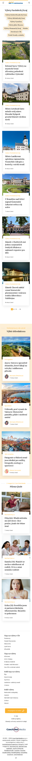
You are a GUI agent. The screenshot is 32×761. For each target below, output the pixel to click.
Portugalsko (9, 359)
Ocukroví (10, 755)
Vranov (6, 685)
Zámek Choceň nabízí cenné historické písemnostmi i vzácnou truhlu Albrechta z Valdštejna (15, 292)
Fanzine (22, 750)
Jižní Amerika (9, 454)
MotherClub (23, 746)
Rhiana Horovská (15, 470)
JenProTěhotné (18, 748)
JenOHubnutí (18, 755)
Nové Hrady (8, 677)
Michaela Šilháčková (16, 376)
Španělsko (8, 406)
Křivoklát (7, 649)
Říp (5, 674)
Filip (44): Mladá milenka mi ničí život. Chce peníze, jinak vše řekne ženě (16, 522)
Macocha (7, 644)
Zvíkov (6, 701)
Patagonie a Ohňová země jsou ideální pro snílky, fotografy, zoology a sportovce (16, 462)
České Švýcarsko (10, 641)
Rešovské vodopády (11, 692)
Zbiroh (6, 703)
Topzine (16, 750)
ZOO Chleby (8, 659)
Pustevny (7, 638)
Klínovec (7, 656)
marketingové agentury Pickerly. (13, 744)
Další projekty (16, 719)
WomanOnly (14, 746)
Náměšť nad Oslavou (11, 698)
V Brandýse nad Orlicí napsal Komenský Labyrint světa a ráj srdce (14, 203)
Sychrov (7, 680)
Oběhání (9, 748)
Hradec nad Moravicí (11, 664)
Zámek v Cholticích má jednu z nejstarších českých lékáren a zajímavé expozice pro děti (15, 247)
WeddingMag (15, 752)
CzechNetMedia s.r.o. (19, 738)
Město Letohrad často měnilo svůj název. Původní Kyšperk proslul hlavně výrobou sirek (15, 114)
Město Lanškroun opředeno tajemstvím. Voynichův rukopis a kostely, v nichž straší (15, 160)
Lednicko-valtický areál (12, 682)
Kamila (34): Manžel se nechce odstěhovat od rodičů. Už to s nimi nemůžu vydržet (15, 566)
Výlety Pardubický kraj (12, 63)
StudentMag (6, 752)
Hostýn (6, 695)
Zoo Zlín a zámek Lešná (12, 667)
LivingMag (24, 752)
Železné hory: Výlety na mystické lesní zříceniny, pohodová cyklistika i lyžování (15, 70)
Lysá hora (7, 646)
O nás (16, 716)
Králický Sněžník (9, 662)
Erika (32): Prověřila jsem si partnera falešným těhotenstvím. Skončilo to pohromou (16, 609)
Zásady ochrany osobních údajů (16, 721)
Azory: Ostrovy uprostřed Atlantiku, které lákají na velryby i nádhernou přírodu (16, 367)
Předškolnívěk (9, 750)
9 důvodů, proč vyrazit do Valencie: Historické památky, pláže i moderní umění (16, 413)
